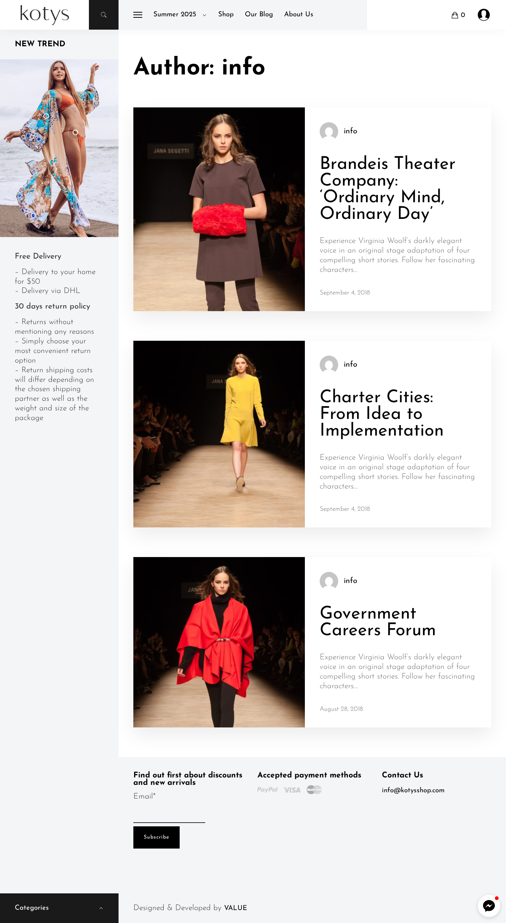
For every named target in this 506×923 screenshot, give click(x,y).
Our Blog (259, 14)
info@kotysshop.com (413, 790)
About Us (298, 14)
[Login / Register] (484, 15)
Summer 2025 (174, 14)
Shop (226, 14)
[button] (489, 906)
